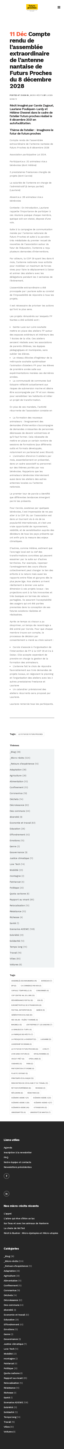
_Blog (13, 752)
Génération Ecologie (21, 1015)
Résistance (15, 911)
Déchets (14, 799)
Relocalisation (17, 905)
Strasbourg (40, 1107)
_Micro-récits (36, 95)
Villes (13, 958)
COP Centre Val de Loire (23, 995)
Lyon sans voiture (20, 1054)
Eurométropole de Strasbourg (26, 1005)
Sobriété (14, 935)
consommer (42, 991)
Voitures (14, 964)
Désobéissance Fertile (22, 1000)
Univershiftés (18, 1112)
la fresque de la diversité (23, 1039)
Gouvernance (17, 852)
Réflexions (17, 1093)
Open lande (35, 1059)
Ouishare (16, 1064)
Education (15, 828)
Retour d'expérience (21, 1088)
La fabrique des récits (22, 1034)
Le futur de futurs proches (30, 734)
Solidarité (15, 941)
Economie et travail (20, 823)
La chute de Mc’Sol (14, 1228)
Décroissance (17, 805)
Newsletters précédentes (17, 1167)
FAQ (6, 1157)
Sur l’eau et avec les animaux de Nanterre (26, 1223)
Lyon (46, 1049)
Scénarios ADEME (20, 1107)
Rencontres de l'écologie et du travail (29, 1083)
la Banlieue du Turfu (21, 1030)
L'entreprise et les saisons (39, 1025)
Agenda (8, 1147)
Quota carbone (18, 893)
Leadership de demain (21, 1044)
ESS (40, 1000)
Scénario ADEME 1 (20, 1098)
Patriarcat (15, 882)
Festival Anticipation (21, 1010)
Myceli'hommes (41, 1054)
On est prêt (17, 1059)
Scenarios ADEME (19, 929)
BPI (13, 986)
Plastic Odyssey (19, 1073)
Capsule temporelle (21, 991)
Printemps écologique (22, 1078)
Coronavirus (16, 793)
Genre (13, 846)
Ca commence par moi (31, 986)
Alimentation (16, 781)
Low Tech (15, 864)
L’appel (8, 1213)
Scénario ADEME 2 (42, 1098)
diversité (14, 817)
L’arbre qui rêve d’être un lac (19, 1218)
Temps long (16, 947)
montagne (15, 876)
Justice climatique (19, 858)
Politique (14, 887)
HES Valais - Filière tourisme (24, 1020)
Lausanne (45, 1039)
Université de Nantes (40, 1112)
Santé (13, 923)
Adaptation (16, 769)
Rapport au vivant (19, 899)
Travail (13, 952)
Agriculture (16, 775)
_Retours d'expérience (22, 763)
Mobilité (14, 870)
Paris (29, 1064)
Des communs (17, 811)
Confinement (17, 787)
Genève (40, 1010)
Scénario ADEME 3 (20, 1103)
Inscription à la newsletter (18, 1152)
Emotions (15, 840)
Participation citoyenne (22, 1068)
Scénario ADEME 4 (43, 1103)
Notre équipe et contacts (17, 1162)
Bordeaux (46, 981)
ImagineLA (16, 1025)
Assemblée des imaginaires (24, 981)
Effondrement (17, 834)
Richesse (14, 917)
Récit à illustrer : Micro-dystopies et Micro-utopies (31, 1233)
